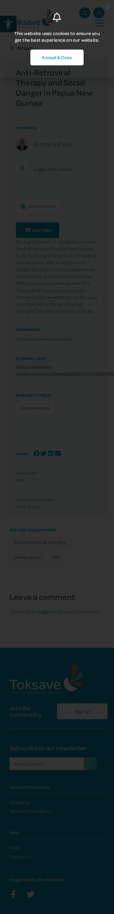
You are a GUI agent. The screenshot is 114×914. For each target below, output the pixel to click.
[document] (57, 457)
